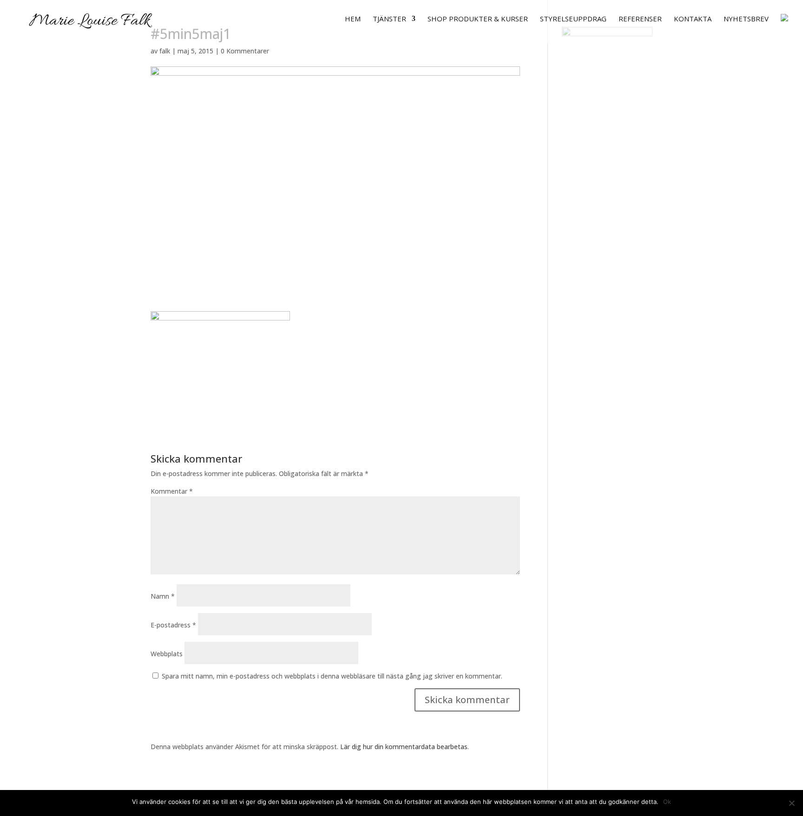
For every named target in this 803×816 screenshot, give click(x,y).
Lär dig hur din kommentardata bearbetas (403, 746)
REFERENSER (640, 19)
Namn (163, 596)
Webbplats (167, 653)
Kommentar (172, 491)
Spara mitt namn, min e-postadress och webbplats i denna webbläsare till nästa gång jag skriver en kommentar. (332, 676)
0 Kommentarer (245, 50)
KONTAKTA (692, 19)
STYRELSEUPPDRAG (573, 19)
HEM (353, 19)
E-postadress (173, 624)
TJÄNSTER (389, 19)
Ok (667, 801)
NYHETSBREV (746, 19)
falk (164, 50)
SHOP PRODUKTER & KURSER (478, 19)
